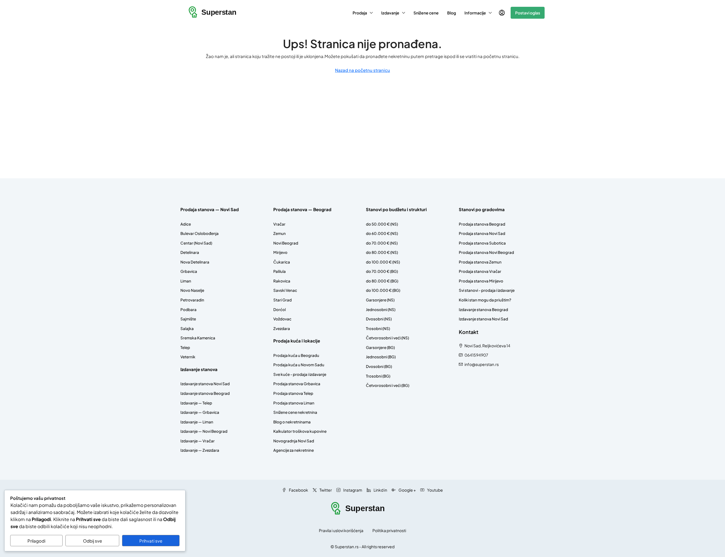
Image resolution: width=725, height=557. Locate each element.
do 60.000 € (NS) (382, 233)
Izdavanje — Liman (196, 421)
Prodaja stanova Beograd (482, 224)
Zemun (279, 233)
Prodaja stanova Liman (293, 402)
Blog (451, 12)
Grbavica (188, 271)
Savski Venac (285, 290)
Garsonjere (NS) (380, 299)
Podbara (188, 309)
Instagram (352, 489)
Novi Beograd (285, 243)
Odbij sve (92, 540)
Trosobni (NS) (378, 328)
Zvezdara (281, 328)
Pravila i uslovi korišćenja (341, 530)
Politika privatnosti (389, 530)
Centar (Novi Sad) (196, 243)
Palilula (279, 271)
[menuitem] (502, 13)
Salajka (187, 328)
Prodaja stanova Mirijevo (481, 280)
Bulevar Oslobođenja (199, 233)
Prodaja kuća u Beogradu (296, 355)
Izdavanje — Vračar (197, 440)
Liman (185, 280)
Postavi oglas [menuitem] (527, 12)
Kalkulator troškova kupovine (300, 431)
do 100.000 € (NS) (383, 262)
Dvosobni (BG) (379, 366)
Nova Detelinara (194, 262)
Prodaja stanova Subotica (482, 243)
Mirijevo (280, 252)
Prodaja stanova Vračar (480, 271)
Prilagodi (36, 540)
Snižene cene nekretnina (295, 412)
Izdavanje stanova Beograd (205, 393)
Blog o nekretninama (292, 421)
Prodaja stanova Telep (293, 393)
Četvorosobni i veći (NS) (387, 337)
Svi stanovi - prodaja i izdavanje (487, 290)
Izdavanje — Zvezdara (199, 450)
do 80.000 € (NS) (382, 252)
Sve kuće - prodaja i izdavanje (299, 374)
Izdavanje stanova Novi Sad (205, 383)
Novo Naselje (192, 290)
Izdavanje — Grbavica (199, 412)
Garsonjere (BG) (380, 347)
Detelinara (189, 252)
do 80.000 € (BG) (382, 280)
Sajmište (188, 318)
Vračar (279, 224)
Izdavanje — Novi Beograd (203, 431)
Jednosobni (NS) (380, 309)
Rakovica (281, 280)
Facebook (298, 489)
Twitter (325, 489)
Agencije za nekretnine (293, 450)
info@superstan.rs (481, 364)
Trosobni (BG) (378, 376)
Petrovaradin (192, 299)
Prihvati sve (150, 540)
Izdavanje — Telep (196, 402)
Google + (407, 489)
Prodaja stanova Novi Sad (482, 233)
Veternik (187, 356)
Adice (185, 224)
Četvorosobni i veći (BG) (387, 385)
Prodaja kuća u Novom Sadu (298, 364)
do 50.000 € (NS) (382, 224)
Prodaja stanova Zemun (480, 262)
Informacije (475, 12)
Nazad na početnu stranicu (362, 70)
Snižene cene (426, 12)
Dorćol (279, 309)
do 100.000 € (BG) (383, 290)
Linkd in (380, 489)
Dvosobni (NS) (379, 318)
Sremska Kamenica (197, 337)
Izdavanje (390, 12)
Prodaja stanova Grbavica (296, 383)
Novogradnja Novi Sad (293, 440)
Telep (185, 347)
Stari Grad (282, 299)
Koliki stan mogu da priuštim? (485, 299)
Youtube (435, 489)
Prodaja (360, 12)
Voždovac (282, 318)
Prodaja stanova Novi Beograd (486, 252)
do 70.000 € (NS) (382, 243)
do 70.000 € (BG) (382, 271)
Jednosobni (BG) (381, 356)
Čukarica (281, 262)
